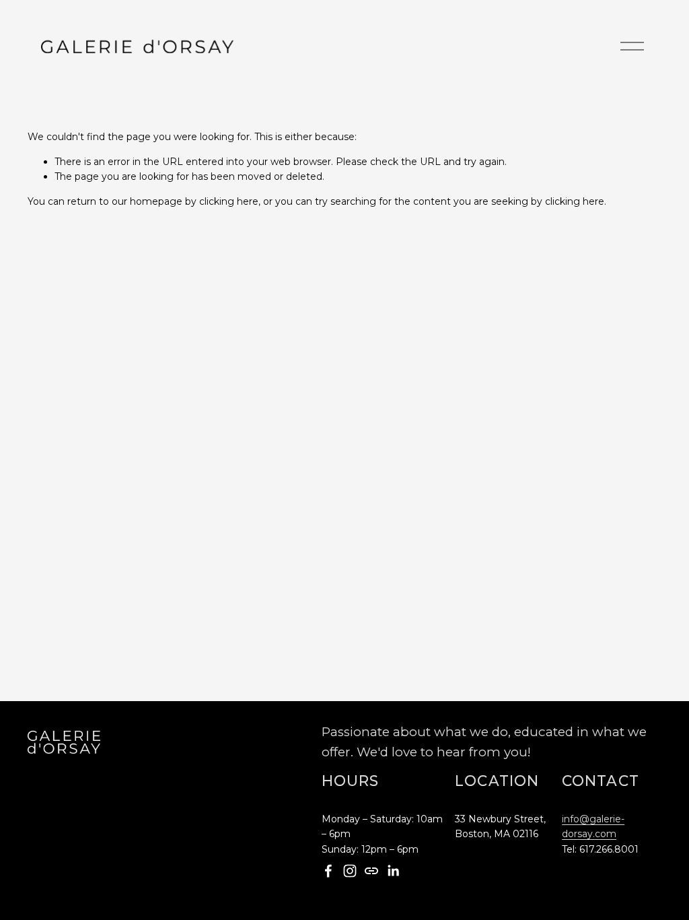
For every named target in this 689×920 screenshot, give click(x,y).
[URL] (371, 871)
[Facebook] (328, 871)
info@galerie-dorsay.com (593, 826)
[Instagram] (350, 871)
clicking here (228, 201)
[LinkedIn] (393, 871)
